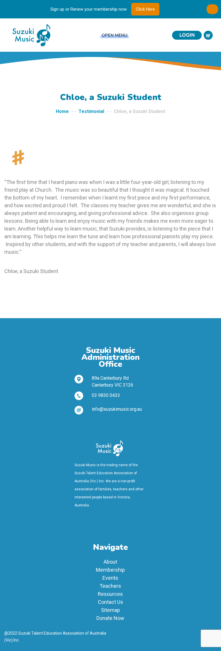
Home (62, 111)
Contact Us (110, 602)
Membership (110, 570)
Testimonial (91, 111)
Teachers (110, 586)
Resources (110, 594)
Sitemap (110, 610)
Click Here (145, 9)
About (110, 562)
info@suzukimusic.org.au (117, 409)
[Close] (212, 9)
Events (110, 578)
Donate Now (110, 618)
